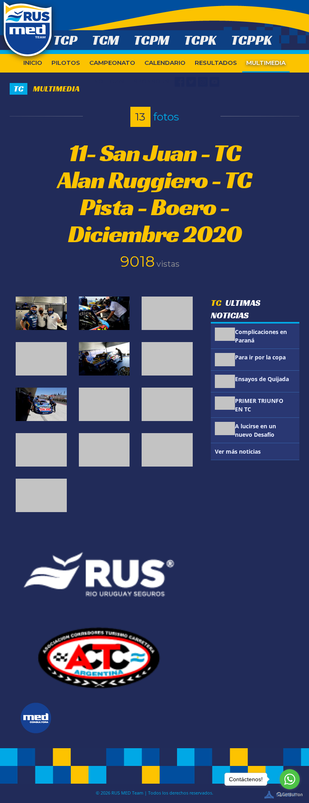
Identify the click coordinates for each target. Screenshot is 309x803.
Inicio (32, 62)
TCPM (151, 40)
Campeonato (112, 62)
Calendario (164, 62)
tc (18, 88)
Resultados (216, 62)
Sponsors (151, 81)
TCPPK (251, 40)
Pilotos (66, 62)
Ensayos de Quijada (262, 379)
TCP (65, 40)
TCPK (200, 40)
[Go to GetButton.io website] (290, 794)
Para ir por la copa (260, 357)
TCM (105, 40)
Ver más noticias (238, 451)
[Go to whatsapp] (290, 779)
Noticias (109, 81)
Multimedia (266, 62)
